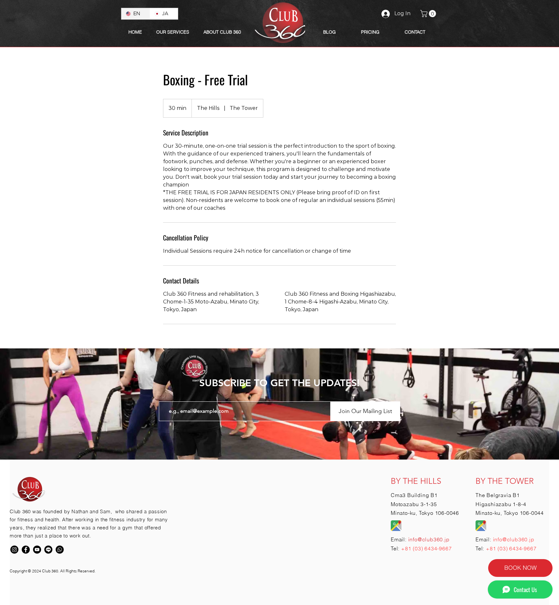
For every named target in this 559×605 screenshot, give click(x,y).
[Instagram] (14, 550)
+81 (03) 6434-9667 (426, 548)
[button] (222, 32)
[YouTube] (37, 550)
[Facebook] (26, 550)
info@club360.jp (513, 539)
